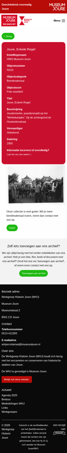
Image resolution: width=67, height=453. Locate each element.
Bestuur (6, 399)
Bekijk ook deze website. (16, 379)
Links (5, 407)
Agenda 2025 (9, 395)
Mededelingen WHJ (13, 403)
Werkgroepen (9, 411)
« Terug (8, 36)
